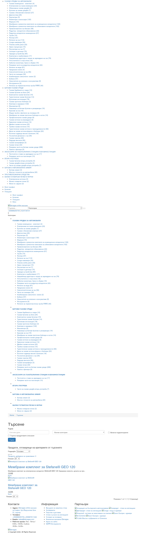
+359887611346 (31, 517)
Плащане (8, 191)
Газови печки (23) (15, 145)
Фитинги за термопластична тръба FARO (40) (26, 85)
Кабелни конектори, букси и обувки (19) (24, 63)
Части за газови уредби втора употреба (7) (25, 165)
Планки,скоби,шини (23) (18, 44)
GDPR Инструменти (53, 524)
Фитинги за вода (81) (17, 67)
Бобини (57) (13, 79)
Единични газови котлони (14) (20, 122)
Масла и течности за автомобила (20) (23, 172)
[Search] (84, 208)
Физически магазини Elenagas (57, 519)
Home (12, 415)
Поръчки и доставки (53, 512)
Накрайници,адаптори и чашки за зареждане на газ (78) (30, 58)
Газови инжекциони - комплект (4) (21, 3)
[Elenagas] (73, 529)
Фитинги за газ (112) (16, 40)
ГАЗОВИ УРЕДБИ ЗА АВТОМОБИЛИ (18, 1)
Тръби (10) (13, 35)
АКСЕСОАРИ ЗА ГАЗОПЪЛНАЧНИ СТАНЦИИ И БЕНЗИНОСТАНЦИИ (30, 151)
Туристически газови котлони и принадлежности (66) (29, 129)
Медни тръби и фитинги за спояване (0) (24, 113)
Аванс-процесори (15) (17, 47)
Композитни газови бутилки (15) (21, 94)
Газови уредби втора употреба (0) (22, 163)
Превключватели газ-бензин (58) (21, 28)
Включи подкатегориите (119, 432)
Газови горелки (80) (16, 138)
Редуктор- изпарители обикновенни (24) (24, 31)
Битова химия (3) (15, 170)
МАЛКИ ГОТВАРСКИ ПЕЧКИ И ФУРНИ (19, 177)
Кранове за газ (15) (16, 110)
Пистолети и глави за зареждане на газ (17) (25, 154)
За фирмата (50, 510)
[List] (11, 454)
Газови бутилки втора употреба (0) (22, 161)
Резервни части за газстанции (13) (22, 156)
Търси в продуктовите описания (22, 435)
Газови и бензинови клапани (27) (21, 12)
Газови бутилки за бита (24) (19, 92)
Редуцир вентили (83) (17, 140)
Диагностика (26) (15, 15)
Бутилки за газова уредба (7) (20, 10)
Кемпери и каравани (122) (19, 104)
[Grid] (9, 454)
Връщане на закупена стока (56, 508)
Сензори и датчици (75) (18, 51)
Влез (14, 202)
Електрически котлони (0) (18, 179)
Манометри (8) (14, 106)
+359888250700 (14, 211)
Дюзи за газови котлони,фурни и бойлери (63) (26, 131)
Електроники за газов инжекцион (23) (23, 6)
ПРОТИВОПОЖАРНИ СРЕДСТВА (17, 174)
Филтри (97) (13, 37)
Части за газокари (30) (17, 74)
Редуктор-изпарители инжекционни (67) (24, 33)
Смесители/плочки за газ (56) (20, 72)
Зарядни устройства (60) (18, 53)
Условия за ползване (54, 517)
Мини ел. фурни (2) (16, 183)
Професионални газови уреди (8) (21, 117)
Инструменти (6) (15, 83)
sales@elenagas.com (26, 519)
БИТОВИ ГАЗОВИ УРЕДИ (14, 88)
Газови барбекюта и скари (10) (20, 90)
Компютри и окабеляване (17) (20, 56)
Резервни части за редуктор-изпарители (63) (26, 65)
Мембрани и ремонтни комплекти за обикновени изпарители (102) (34, 26)
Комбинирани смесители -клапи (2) (22, 76)
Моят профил (10, 187)
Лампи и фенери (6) (16, 149)
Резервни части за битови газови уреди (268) (26, 147)
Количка (8, 189)
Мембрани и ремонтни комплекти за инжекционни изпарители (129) (34, 24)
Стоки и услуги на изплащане (57, 515)
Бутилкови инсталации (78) (19, 99)
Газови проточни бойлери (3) (20, 101)
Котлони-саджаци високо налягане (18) (24, 133)
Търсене (20, 415)
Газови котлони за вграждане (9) (21, 120)
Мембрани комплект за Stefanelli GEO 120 (41, 466)
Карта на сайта (51, 521)
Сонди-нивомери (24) (17, 42)
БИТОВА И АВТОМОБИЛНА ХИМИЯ (18, 167)
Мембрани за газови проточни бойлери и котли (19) (28, 115)
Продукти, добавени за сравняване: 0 (22, 456)
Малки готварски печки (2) (19, 181)
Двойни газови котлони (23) (19, 124)
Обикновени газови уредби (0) (20, 8)
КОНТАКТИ (25, 211)
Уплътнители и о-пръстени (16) (21, 60)
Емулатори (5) (14, 17)
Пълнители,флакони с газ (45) (20, 136)
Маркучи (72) (14, 22)
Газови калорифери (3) (17, 142)
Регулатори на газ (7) (17, 49)
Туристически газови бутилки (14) (21, 97)
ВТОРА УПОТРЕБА (12, 158)
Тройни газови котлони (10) (19, 126)
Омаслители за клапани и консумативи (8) (25, 81)
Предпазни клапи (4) (17, 69)
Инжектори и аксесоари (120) (20, 19)
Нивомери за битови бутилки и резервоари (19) (27, 108)
